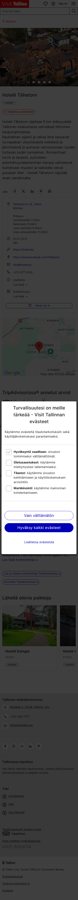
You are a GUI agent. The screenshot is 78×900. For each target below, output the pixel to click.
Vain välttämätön (39, 515)
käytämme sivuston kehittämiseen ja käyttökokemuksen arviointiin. (40, 477)
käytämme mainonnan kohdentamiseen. (40, 490)
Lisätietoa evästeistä (39, 542)
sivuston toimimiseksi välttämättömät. (37, 454)
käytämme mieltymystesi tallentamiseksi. (35, 464)
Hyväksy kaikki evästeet (39, 527)
